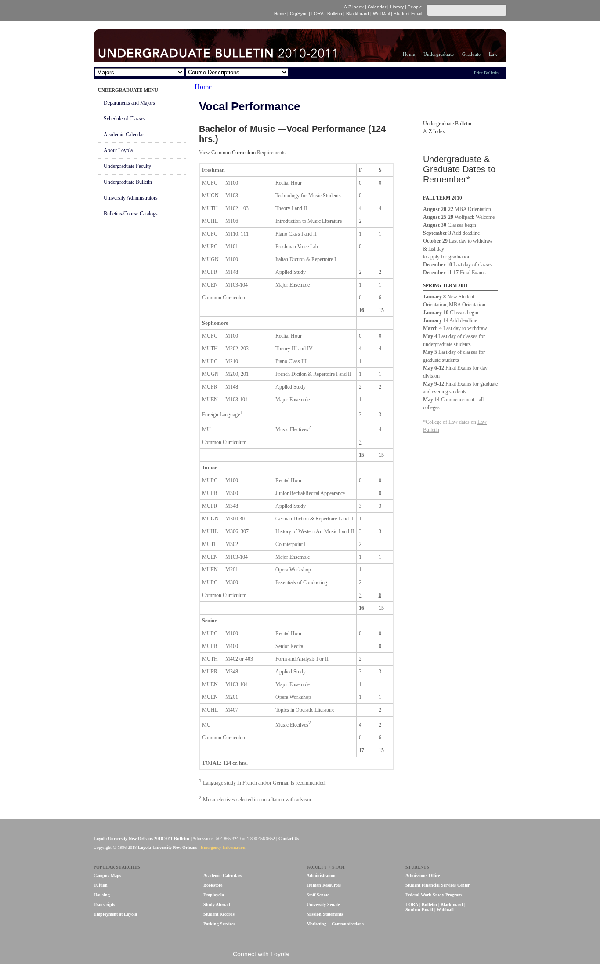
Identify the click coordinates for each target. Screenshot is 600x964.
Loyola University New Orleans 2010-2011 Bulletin (141, 838)
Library (397, 6)
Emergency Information (223, 847)
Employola (213, 894)
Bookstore (212, 885)
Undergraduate (438, 54)
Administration (321, 875)
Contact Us (288, 838)
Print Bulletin (486, 72)
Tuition (101, 885)
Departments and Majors (129, 103)
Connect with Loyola (261, 953)
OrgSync (298, 13)
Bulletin (334, 13)
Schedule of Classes (124, 119)
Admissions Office (422, 875)
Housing (102, 894)
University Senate (323, 904)
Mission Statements (325, 914)
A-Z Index (354, 6)
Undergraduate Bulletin (128, 182)
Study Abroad (216, 904)
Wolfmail (445, 909)
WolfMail (381, 13)
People (415, 6)
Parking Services (219, 923)
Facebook (302, 954)
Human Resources (324, 885)
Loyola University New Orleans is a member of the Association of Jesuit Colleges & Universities (487, 843)
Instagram (346, 954)
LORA (317, 13)
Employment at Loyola (115, 914)
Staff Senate (318, 894)
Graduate (471, 54)
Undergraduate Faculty (127, 166)
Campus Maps (107, 875)
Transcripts (104, 904)
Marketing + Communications (335, 923)
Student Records (219, 914)
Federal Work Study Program (433, 894)
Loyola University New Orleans (170, 10)
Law (493, 54)
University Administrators (131, 198)
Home (280, 13)
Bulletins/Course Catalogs (131, 214)
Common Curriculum (233, 152)
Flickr (317, 954)
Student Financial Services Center (437, 885)
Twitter (332, 954)
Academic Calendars (222, 875)
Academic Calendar (124, 134)
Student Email (408, 13)
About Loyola (118, 150)
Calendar (377, 6)
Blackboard (357, 13)
